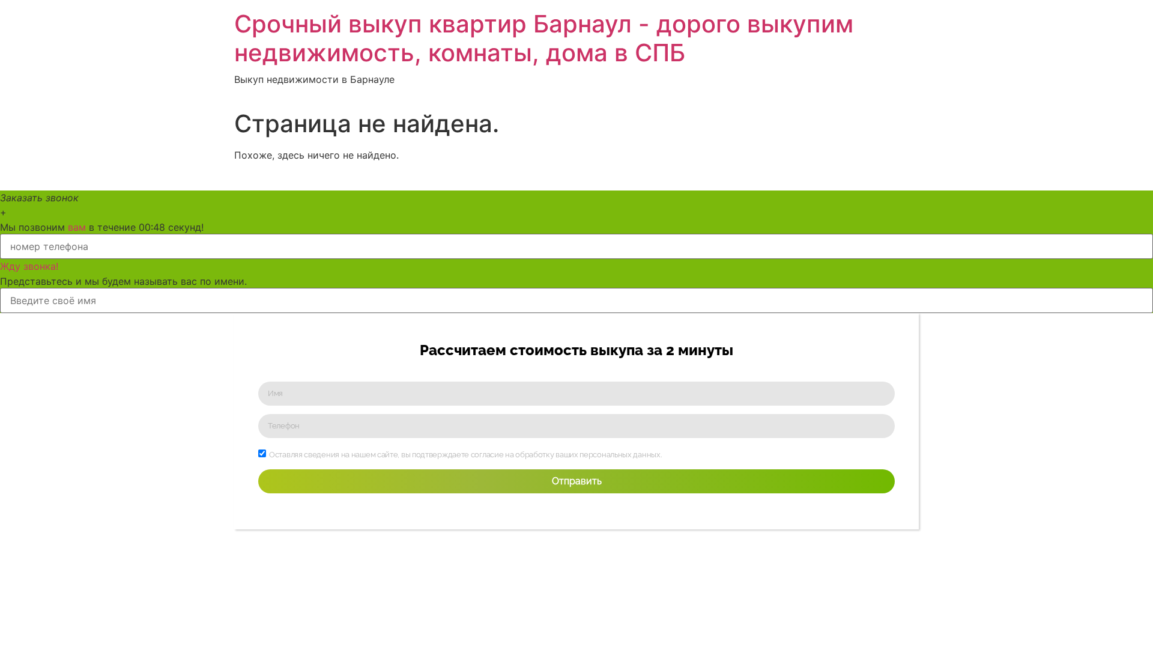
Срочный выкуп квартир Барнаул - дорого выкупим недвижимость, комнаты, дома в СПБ (543, 38)
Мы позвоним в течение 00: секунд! (102, 227)
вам (77, 227)
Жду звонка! (29, 266)
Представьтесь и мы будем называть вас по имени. (123, 281)
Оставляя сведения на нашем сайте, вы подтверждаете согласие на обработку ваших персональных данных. (465, 454)
